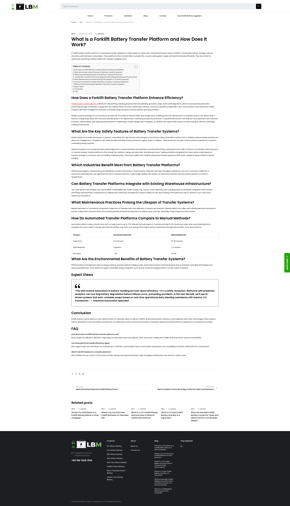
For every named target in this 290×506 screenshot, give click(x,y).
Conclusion (78, 89)
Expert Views (79, 87)
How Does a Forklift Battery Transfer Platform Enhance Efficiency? (99, 70)
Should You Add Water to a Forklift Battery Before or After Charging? (85, 415)
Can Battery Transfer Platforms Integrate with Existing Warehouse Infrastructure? (105, 77)
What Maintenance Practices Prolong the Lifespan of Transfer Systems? (101, 79)
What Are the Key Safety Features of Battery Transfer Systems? (98, 72)
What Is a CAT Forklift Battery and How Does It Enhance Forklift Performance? (144, 415)
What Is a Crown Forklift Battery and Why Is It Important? (172, 415)
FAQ (76, 91)
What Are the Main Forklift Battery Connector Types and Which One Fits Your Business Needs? (204, 416)
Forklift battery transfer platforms (84, 104)
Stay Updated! (187, 441)
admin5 (83, 409)
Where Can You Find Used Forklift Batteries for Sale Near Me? (115, 415)
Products (111, 441)
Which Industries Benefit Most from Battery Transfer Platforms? (98, 75)
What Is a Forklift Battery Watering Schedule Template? (163, 491)
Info (81, 22)
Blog (156, 441)
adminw (101, 34)
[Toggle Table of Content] (134, 67)
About (133, 441)
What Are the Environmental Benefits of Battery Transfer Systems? (99, 84)
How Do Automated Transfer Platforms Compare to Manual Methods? (101, 82)
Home (73, 22)
